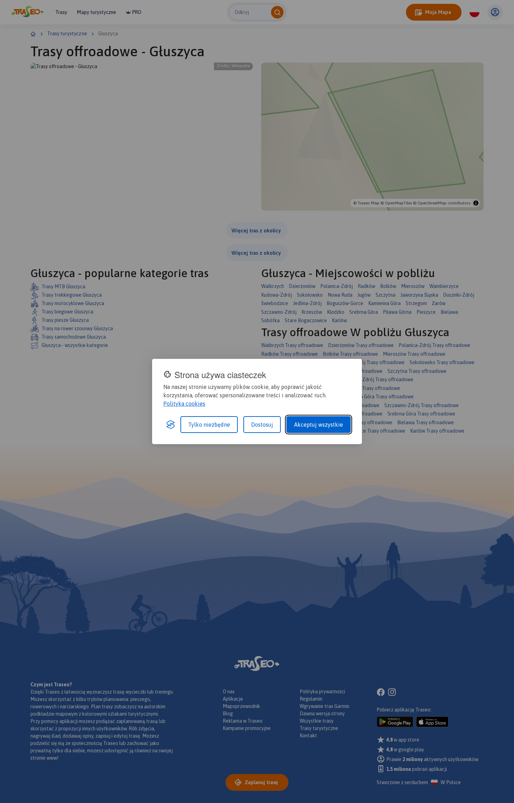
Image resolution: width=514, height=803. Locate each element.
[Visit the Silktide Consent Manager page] (170, 424)
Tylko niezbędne (209, 424)
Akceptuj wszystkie (318, 424)
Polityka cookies (184, 403)
